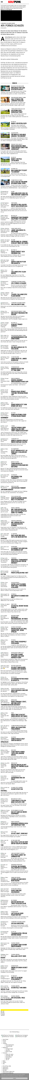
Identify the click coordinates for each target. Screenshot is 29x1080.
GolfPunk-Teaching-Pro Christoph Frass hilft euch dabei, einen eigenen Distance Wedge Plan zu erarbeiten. (14, 991)
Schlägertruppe (9, 1049)
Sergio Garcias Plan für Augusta (18, 262)
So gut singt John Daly (19, 833)
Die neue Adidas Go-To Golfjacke (19, 348)
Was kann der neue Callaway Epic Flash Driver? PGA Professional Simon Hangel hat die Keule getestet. (13, 298)
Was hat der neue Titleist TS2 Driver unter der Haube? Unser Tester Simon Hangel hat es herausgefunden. (14, 175)
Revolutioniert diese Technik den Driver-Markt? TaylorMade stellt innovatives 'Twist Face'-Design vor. (14, 907)
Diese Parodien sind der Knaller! (19, 691)
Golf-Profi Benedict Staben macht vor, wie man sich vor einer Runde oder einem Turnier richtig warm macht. (14, 341)
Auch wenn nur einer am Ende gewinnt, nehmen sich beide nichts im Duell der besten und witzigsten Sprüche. (14, 362)
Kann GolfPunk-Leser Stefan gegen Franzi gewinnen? (13, 416)
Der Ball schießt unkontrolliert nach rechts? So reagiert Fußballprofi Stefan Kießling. (14, 971)
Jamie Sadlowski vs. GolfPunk (18, 231)
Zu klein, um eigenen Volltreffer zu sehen (18, 867)
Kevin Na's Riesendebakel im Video (19, 618)
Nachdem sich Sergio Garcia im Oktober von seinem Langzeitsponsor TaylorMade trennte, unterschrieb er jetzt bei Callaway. (13, 817)
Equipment (5, 1047)
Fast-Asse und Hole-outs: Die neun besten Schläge (14, 537)
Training (5, 1043)
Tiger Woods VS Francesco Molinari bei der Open (19, 465)
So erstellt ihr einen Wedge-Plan (13, 988)
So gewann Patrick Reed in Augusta (19, 679)
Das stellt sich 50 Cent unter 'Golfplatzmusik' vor (14, 843)
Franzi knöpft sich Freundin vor (18, 252)
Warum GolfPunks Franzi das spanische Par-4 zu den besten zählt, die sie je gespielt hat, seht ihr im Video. (14, 164)
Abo (4, 1063)
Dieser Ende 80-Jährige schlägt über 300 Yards (19, 242)
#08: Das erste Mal (18, 304)
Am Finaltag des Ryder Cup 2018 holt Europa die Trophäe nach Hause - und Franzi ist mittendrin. (14, 385)
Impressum (5, 1067)
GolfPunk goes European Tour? (17, 111)
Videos (4, 1062)
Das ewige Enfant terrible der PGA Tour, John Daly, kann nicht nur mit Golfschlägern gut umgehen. (14, 836)
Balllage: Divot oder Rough (13, 957)
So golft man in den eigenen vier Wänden (18, 668)
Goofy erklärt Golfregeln (16, 891)
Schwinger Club (9, 1055)
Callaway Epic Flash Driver (18, 272)
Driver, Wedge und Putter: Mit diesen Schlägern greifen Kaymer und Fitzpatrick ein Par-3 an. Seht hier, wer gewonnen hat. (13, 503)
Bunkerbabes (9, 1057)
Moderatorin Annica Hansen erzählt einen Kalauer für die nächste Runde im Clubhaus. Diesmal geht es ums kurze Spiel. (14, 927)
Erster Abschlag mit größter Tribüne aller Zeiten (19, 766)
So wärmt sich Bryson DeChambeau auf (19, 549)
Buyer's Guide (9, 1051)
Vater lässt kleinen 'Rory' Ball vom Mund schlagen (18, 585)
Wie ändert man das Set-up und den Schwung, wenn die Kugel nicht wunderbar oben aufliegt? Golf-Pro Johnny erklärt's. (14, 961)
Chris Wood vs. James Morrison (19, 359)
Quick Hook (5, 1039)
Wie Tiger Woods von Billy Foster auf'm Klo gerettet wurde (19, 511)
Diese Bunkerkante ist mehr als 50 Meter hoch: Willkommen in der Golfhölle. (12, 599)
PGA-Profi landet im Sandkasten (18, 856)
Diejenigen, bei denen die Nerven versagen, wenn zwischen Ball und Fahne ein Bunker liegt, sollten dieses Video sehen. (14, 949)
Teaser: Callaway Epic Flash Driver (19, 295)
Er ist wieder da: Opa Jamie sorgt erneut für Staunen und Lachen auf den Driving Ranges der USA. (14, 245)
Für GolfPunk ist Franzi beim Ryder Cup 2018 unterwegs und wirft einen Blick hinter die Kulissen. (14, 408)
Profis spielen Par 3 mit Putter (14, 573)
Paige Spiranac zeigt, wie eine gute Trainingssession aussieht (13, 703)
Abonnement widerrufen (8, 1071)
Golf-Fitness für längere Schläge (17, 100)
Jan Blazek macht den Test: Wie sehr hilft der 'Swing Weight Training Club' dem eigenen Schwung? (13, 981)
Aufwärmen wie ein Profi (18, 778)
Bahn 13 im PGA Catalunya (16, 160)
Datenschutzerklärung (8, 1072)
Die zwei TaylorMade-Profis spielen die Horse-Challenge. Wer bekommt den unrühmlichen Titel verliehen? (14, 492)
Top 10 (7, 1059)
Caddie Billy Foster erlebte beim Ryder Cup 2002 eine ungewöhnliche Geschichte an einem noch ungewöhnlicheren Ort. (13, 516)
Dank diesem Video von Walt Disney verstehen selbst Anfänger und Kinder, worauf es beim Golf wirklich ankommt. (13, 895)
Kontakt (5, 1070)
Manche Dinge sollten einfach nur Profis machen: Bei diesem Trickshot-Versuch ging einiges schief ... (13, 589)
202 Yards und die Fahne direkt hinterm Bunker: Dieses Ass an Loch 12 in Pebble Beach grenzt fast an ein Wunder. (13, 198)
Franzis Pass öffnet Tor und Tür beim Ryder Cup (19, 393)
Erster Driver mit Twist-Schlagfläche (18, 903)
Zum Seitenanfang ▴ (14, 1031)
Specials (8, 1058)
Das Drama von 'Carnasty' (16, 477)
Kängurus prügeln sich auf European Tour (19, 824)
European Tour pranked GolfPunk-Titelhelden (19, 218)
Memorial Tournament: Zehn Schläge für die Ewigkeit (19, 561)
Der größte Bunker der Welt (19, 596)
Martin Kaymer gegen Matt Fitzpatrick (19, 499)
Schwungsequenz (10, 1044)
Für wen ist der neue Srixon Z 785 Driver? (18, 135)
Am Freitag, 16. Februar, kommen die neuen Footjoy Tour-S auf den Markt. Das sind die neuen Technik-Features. (14, 805)
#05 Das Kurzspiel (17, 923)
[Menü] (2, 2)
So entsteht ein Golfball (12, 790)
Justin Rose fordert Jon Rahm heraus (13, 489)
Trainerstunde (9, 1046)
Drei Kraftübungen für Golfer (19, 314)
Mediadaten (5, 1068)
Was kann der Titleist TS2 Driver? (19, 171)
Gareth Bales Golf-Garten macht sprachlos (13, 740)
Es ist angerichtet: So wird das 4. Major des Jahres (19, 452)
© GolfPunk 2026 (7, 1066)
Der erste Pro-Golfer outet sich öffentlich (19, 205)
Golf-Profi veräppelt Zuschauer (18, 642)
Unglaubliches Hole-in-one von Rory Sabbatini (19, 194)
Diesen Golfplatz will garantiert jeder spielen (19, 630)
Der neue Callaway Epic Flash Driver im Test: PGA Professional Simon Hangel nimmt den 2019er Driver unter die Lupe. (13, 276)
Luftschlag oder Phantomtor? (17, 914)
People (4, 1040)
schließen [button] (14, 1078)
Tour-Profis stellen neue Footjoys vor (18, 801)
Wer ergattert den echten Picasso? (18, 88)
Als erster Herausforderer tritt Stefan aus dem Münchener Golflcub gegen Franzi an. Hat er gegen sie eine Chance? (13, 421)
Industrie (8, 1050)
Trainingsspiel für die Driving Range (19, 934)
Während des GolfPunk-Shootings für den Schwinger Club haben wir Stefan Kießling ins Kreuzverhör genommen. (14, 917)
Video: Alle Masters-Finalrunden (18, 728)
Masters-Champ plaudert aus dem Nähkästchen (17, 656)
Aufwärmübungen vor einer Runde (19, 338)
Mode (4, 1061)
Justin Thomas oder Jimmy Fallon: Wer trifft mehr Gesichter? (19, 429)
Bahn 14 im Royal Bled (19, 123)
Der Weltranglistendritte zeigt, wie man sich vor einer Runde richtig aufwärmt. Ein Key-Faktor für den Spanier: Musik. (14, 782)
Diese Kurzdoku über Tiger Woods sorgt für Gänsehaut (19, 147)
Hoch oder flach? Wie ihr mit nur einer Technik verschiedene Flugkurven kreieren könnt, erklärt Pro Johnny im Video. (13, 1002)
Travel (4, 1042)
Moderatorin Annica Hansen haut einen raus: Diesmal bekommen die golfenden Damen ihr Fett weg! (13, 444)
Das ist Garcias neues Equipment (19, 813)
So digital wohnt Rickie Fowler (19, 606)
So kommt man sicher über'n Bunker (19, 945)
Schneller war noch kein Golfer (18, 880)
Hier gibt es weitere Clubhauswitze (9, 59)
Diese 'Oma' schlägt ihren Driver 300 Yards (19, 715)
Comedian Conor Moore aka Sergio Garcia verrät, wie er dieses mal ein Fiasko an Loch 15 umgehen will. (14, 265)
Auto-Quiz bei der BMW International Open (19, 182)
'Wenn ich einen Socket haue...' (19, 968)
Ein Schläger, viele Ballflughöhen (13, 998)
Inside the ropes (9, 1054)
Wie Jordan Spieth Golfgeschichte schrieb (17, 524)
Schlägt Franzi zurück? (16, 325)
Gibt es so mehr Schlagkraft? (16, 978)
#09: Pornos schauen (18, 283)
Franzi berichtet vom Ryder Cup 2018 (19, 405)
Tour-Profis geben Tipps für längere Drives (17, 753)
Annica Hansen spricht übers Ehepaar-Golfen (19, 441)
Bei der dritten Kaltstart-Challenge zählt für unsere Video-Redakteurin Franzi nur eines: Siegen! (13, 255)
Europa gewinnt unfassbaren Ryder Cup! (19, 381)
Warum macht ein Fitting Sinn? (17, 369)
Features (5, 1053)
